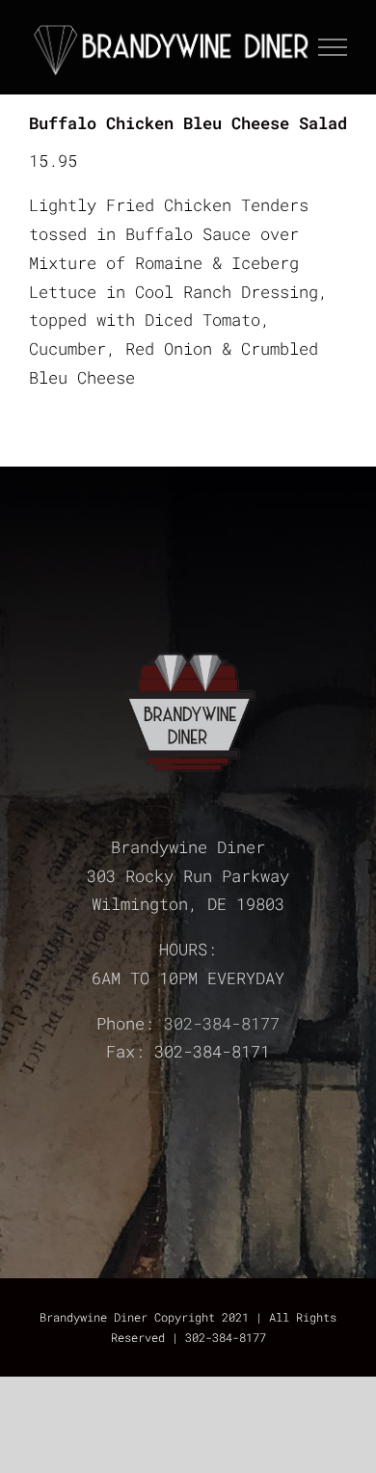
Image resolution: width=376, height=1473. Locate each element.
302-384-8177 (222, 1023)
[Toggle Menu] (333, 47)
